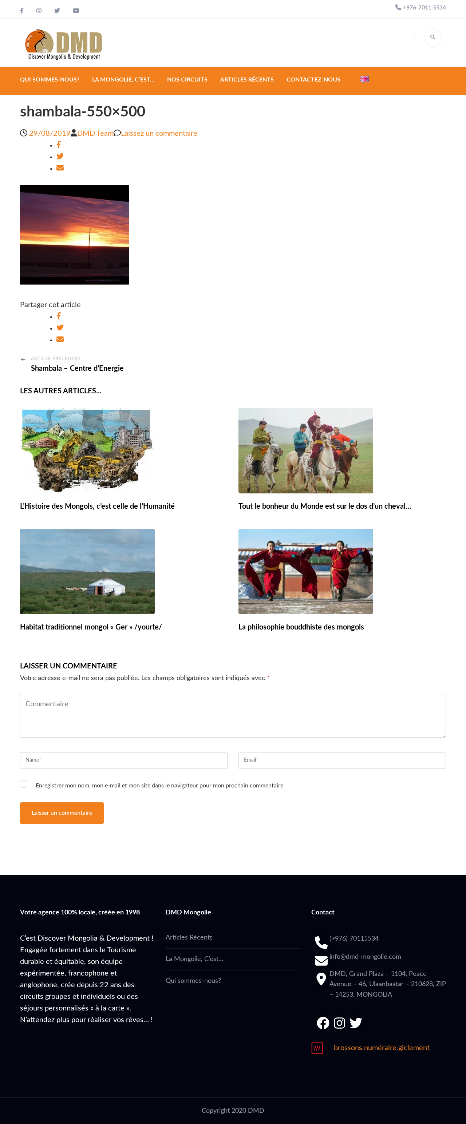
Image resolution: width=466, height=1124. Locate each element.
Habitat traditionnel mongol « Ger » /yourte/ (91, 627)
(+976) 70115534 (354, 939)
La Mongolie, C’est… (123, 80)
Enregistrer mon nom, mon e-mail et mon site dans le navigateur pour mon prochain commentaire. (160, 786)
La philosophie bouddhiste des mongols (301, 627)
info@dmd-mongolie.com (365, 957)
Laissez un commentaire (159, 133)
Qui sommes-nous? (49, 80)
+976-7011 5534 (424, 8)
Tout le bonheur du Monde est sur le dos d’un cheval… (324, 506)
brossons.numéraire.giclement (382, 1048)
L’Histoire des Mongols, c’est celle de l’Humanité (97, 506)
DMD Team (95, 133)
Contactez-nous (313, 80)
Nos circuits (187, 80)
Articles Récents (247, 80)
